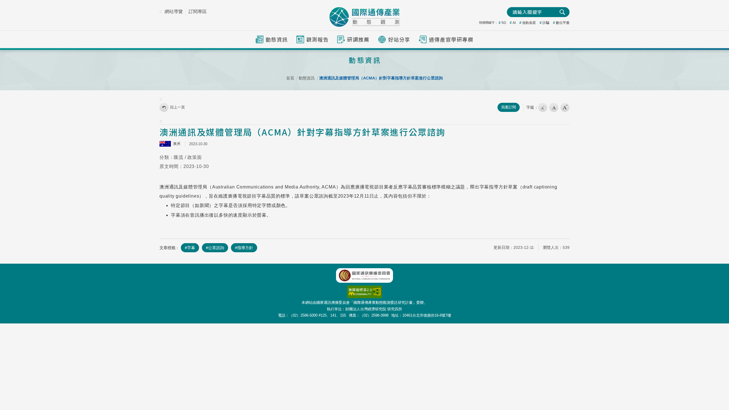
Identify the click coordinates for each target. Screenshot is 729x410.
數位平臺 (563, 23)
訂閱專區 (198, 11)
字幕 (191, 247)
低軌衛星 (529, 23)
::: (160, 12)
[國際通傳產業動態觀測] (364, 17)
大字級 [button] (565, 107)
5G (503, 23)
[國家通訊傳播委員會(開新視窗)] (364, 275)
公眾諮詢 (216, 247)
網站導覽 (174, 11)
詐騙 (545, 23)
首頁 (290, 78)
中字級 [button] (553, 107)
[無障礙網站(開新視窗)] (364, 288)
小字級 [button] (542, 107)
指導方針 (245, 247)
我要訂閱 (508, 107)
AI (514, 23)
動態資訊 (307, 78)
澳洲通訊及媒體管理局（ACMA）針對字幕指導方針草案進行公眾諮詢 (381, 78)
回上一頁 (177, 107)
